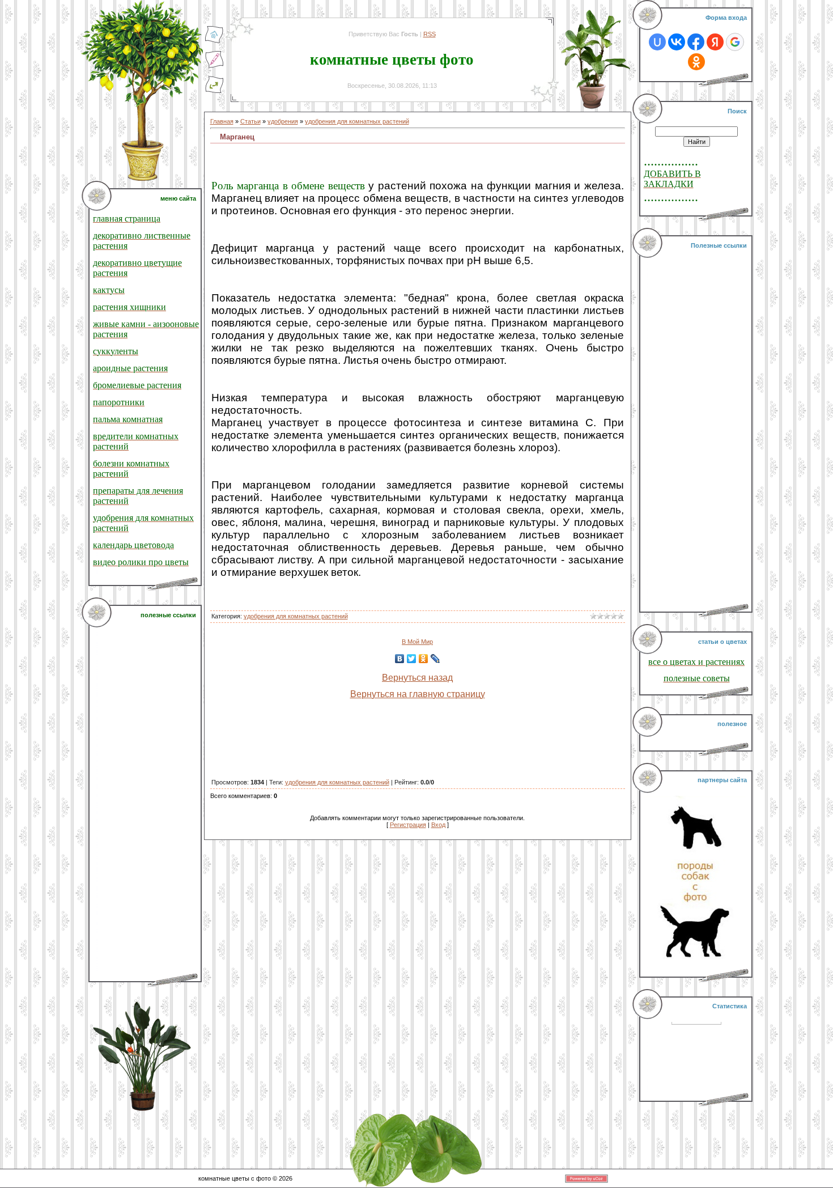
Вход (438, 824)
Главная (221, 121)
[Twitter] (412, 658)
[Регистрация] (214, 66)
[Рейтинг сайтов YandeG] (696, 1033)
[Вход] (214, 91)
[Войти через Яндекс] (715, 41)
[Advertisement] (146, 800)
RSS (429, 34)
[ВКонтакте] (400, 658)
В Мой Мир (417, 641)
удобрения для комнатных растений (357, 121)
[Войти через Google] (735, 42)
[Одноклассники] (424, 658)
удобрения (282, 121)
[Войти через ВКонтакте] (676, 41)
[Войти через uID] (657, 41)
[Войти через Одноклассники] (696, 61)
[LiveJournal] (435, 658)
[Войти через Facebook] (695, 41)
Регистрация (408, 824)
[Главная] (214, 41)
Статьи (250, 121)
